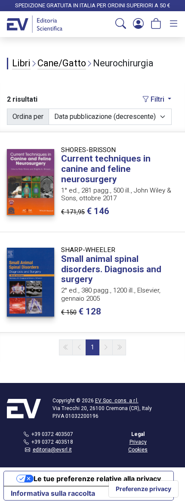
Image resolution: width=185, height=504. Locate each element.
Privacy (138, 442)
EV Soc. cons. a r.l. (117, 401)
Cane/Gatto (61, 63)
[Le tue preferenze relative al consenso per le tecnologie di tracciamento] (143, 489)
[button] (121, 24)
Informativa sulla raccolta (53, 493)
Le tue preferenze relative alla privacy (97, 478)
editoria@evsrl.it (52, 450)
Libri (21, 63)
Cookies (138, 450)
